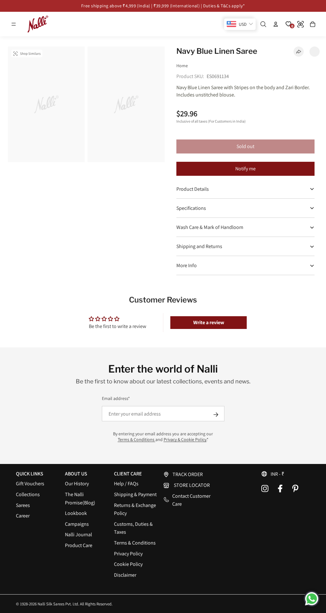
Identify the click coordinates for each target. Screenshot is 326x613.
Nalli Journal (78, 534)
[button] (13, 24)
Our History (77, 483)
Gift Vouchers (30, 483)
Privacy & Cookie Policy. (185, 439)
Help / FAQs (126, 483)
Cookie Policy (128, 564)
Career (23, 515)
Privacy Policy (128, 553)
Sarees (23, 505)
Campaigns (77, 524)
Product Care (78, 545)
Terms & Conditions (136, 439)
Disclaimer (125, 575)
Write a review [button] (208, 322)
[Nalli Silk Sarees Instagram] (265, 488)
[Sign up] (216, 414)
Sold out (245, 146)
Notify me (245, 168)
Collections (28, 494)
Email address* (116, 398)
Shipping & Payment (135, 494)
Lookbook (76, 513)
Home (182, 65)
